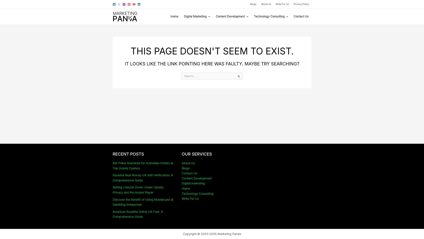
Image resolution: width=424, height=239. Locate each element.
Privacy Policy (301, 4)
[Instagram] (124, 4)
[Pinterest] (129, 4)
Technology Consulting (269, 16)
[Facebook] (114, 4)
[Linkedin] (138, 4)
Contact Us (301, 16)
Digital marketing (195, 16)
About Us (266, 4)
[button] (208, 16)
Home (174, 16)
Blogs (253, 4)
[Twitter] (119, 4)
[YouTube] (133, 4)
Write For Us (282, 4)
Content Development (230, 16)
